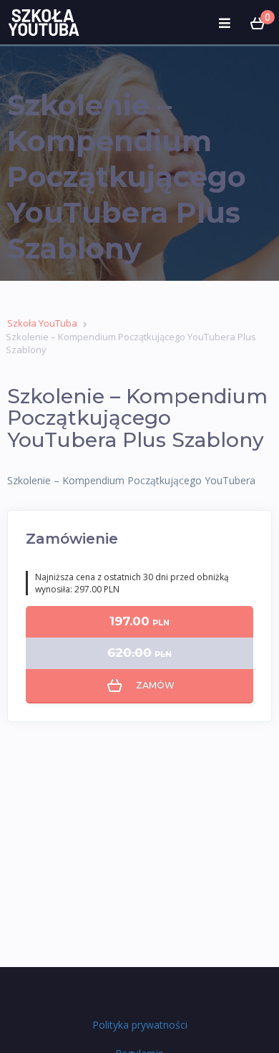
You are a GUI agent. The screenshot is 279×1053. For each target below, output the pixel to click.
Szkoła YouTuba (42, 323)
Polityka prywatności (139, 1025)
